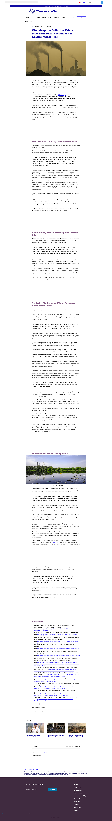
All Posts (27, 17)
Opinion (44, 17)
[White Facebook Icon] (27, 814)
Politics (38, 17)
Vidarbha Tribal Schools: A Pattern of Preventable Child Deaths (56, 736)
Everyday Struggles (36, 707)
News (33, 17)
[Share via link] (42, 711)
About (76, 810)
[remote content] (56, 129)
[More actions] (79, 26)
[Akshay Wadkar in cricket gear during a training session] (35, 728)
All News (77, 801)
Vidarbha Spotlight (80, 796)
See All (85, 720)
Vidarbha (43, 707)
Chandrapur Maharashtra (45, 703)
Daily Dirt (77, 787)
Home (76, 784)
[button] (73, 17)
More (63, 17)
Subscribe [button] (77, 798)
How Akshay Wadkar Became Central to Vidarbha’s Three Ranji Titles (34, 736)
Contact (77, 804)
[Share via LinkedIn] (39, 711)
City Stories (78, 790)
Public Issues (35, 703)
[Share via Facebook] (32, 711)
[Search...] (102, 2)
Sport (49, 17)
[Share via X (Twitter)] (35, 711)
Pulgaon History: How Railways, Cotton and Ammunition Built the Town (76, 736)
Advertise (77, 807)
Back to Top (2, 816)
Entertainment (56, 17)
